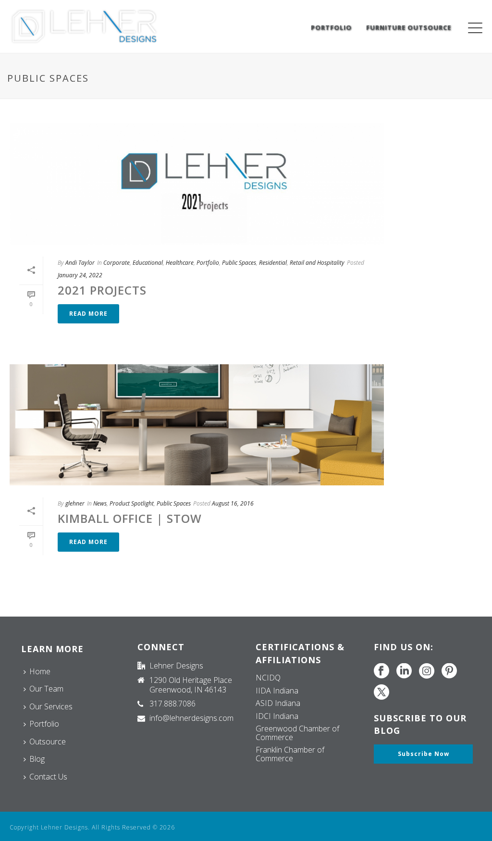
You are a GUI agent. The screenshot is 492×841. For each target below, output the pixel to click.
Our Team (46, 688)
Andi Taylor (80, 263)
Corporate (116, 263)
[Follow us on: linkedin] (404, 671)
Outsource (47, 741)
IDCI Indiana (277, 716)
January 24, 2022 (80, 275)
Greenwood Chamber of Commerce (297, 733)
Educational (148, 263)
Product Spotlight (132, 503)
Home (39, 671)
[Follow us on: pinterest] (449, 671)
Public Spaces (239, 263)
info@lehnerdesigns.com (191, 718)
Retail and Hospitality (317, 263)
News (100, 503)
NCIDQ (268, 677)
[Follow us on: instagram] (426, 671)
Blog (37, 759)
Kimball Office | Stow (130, 518)
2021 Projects (102, 290)
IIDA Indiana (277, 690)
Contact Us (48, 776)
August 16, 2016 (233, 503)
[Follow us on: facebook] (381, 671)
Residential (273, 263)
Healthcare (180, 263)
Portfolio (331, 27)
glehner (75, 503)
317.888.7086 (172, 703)
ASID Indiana (278, 703)
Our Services (51, 706)
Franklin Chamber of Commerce (290, 754)
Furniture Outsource (408, 27)
